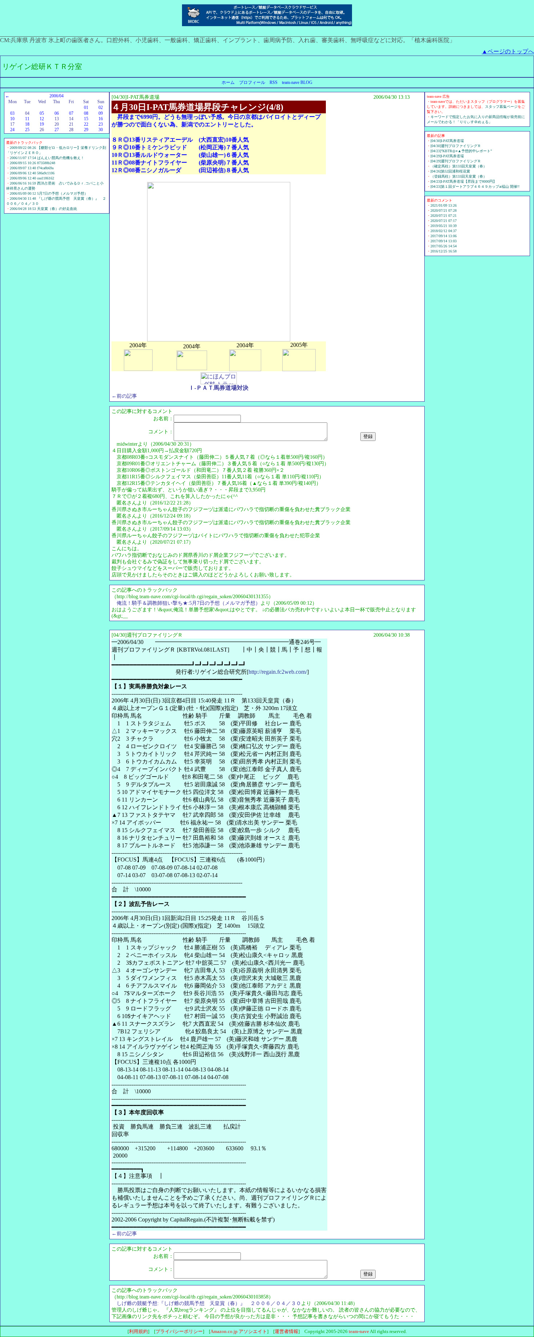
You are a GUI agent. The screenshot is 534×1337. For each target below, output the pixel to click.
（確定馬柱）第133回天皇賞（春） (458, 166)
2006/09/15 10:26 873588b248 (32, 163)
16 (100, 118)
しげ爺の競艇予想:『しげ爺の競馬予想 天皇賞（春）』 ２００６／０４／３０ (209, 1303)
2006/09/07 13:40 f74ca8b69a (31, 168)
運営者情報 (286, 1331)
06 (56, 113)
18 (27, 124)
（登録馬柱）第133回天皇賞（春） (458, 176)
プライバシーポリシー (179, 1331)
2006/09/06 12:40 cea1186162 (32, 178)
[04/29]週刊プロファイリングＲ (455, 161)
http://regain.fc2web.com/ (277, 672)
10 (12, 118)
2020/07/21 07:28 (443, 210)
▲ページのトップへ (508, 51)
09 (100, 113)
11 (27, 118)
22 (86, 124)
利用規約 (138, 1331)
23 (100, 124)
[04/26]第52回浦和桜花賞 (450, 171)
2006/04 (56, 95)
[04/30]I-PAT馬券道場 (447, 141)
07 (71, 113)
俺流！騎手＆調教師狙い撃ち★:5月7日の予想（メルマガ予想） (188, 603)
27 (56, 129)
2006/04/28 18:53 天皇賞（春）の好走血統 (43, 209)
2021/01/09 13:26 (443, 205)
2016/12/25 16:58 (443, 251)
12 (42, 118)
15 (86, 118)
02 (100, 107)
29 (86, 129)
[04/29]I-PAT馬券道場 (447, 156)
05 (42, 113)
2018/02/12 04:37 (443, 231)
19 (42, 124)
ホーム (228, 82)
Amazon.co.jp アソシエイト (238, 1331)
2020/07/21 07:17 (443, 221)
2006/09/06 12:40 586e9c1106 (32, 173)
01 (86, 107)
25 (27, 129)
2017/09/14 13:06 (443, 236)
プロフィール (252, 82)
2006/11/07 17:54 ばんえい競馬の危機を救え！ (47, 158)
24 (12, 129)
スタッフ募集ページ (501, 107)
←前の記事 (124, 396)
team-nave (359, 1331)
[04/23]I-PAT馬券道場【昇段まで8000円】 (463, 181)
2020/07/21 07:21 (443, 216)
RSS (274, 82)
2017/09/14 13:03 (443, 241)
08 (86, 113)
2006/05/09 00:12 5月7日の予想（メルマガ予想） (49, 193)
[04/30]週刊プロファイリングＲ (455, 146)
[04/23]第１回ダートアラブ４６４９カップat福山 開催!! (474, 187)
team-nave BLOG (297, 82)
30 (100, 129)
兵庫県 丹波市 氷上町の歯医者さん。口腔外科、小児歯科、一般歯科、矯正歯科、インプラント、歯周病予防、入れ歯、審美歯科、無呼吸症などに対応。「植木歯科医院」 (233, 40)
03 (12, 113)
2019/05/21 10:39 (443, 226)
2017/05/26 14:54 (443, 246)
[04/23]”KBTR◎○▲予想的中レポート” (461, 151)
